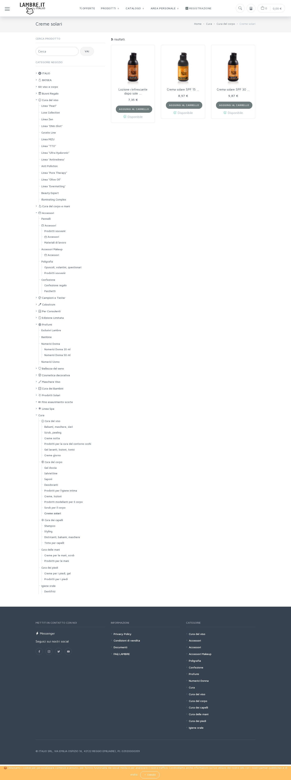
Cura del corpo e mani (55, 206)
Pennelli (46, 218)
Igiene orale (48, 585)
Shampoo (49, 525)
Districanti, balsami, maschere (62, 537)
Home (198, 23)
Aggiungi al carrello (134, 109)
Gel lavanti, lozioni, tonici (59, 449)
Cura (209, 23)
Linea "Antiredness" (53, 159)
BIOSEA (46, 80)
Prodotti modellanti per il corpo (63, 501)
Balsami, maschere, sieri (58, 426)
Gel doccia (50, 467)
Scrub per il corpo (55, 507)
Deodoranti (51, 484)
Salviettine (50, 473)
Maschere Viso (50, 381)
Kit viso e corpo (48, 86)
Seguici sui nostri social (52, 641)
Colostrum (48, 304)
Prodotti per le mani (56, 560)
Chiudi (151, 774)
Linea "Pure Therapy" (54, 172)
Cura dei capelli (53, 520)
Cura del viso (49, 100)
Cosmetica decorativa (55, 375)
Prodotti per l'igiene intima (60, 490)
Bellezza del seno (52, 368)
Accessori (47, 213)
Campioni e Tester (53, 297)
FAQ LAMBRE (122, 654)
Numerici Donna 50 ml (57, 355)
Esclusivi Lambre (51, 330)
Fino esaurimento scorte (57, 402)
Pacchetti (50, 291)
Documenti (120, 647)
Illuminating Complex (53, 199)
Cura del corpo (226, 23)
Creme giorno (52, 455)
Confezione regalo (55, 285)
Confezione (48, 279)
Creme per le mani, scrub (59, 555)
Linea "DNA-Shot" (52, 126)
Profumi (46, 324)
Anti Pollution (49, 166)
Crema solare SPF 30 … (233, 89)
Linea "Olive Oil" (51, 179)
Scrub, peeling (52, 432)
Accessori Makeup (52, 249)
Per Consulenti (51, 311)
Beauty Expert (50, 193)
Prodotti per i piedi (56, 579)
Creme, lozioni (53, 496)
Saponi (48, 479)
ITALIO (45, 73)
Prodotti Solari (50, 395)
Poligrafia (47, 261)
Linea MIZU (47, 139)
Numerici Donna (50, 343)
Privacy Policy (122, 634)
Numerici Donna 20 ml (57, 349)
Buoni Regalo (50, 93)
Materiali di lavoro (55, 242)
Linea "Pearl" (49, 105)
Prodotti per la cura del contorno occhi (67, 443)
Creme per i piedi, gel (57, 573)
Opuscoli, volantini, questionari (62, 267)
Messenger (47, 633)
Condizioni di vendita (127, 640)
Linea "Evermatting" (53, 186)
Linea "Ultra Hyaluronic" (55, 152)
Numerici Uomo (50, 361)
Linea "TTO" (48, 146)
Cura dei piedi (49, 567)
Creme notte (52, 438)
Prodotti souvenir (55, 231)
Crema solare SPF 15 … (183, 89)
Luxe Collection (50, 112)
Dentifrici (49, 591)
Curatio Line (48, 132)
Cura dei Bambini (52, 388)
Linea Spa (47, 408)
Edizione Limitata (52, 317)
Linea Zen (47, 119)
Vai (87, 51)
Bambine (46, 337)
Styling (48, 531)
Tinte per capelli (54, 542)
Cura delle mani (50, 549)
